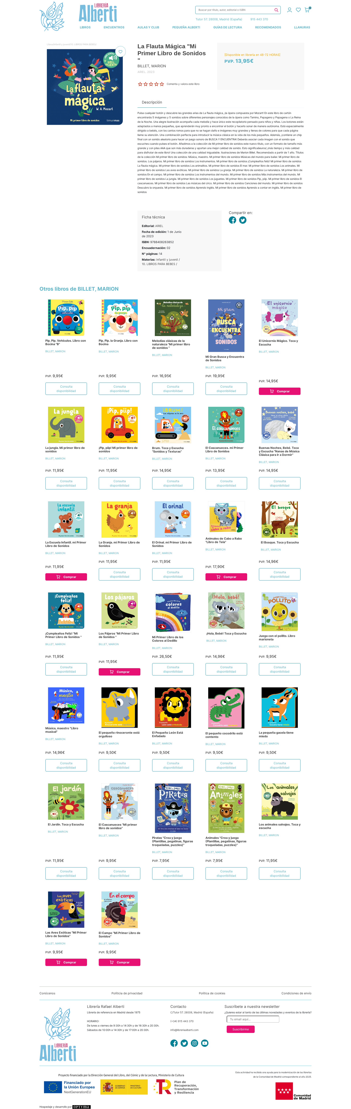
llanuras (302, 27)
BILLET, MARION (55, 351)
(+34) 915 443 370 (182, 1021)
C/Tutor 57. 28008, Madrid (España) (192, 1012)
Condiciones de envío (297, 993)
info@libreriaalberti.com (184, 1029)
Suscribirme (241, 1029)
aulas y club (148, 27)
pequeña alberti (186, 27)
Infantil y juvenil (62, 44)
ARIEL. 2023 (145, 72)
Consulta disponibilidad (66, 389)
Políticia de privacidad (127, 993)
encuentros (114, 27)
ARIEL (159, 226)
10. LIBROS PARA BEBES (83, 44)
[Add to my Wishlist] (120, 51)
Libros (50, 44)
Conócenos (47, 993)
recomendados (268, 27)
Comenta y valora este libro (183, 83)
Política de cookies (212, 993)
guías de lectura (227, 27)
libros (85, 27)
